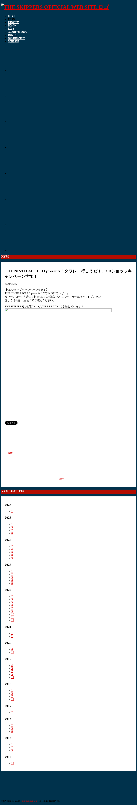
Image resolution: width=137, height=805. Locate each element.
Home (11, 16)
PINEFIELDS (29, 800)
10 (12, 614)
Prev (61, 478)
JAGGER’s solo (17, 32)
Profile (13, 22)
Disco (12, 26)
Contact (13, 42)
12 (12, 620)
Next (10, 452)
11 (12, 617)
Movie (12, 35)
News (11, 19)
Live (11, 29)
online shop (16, 38)
